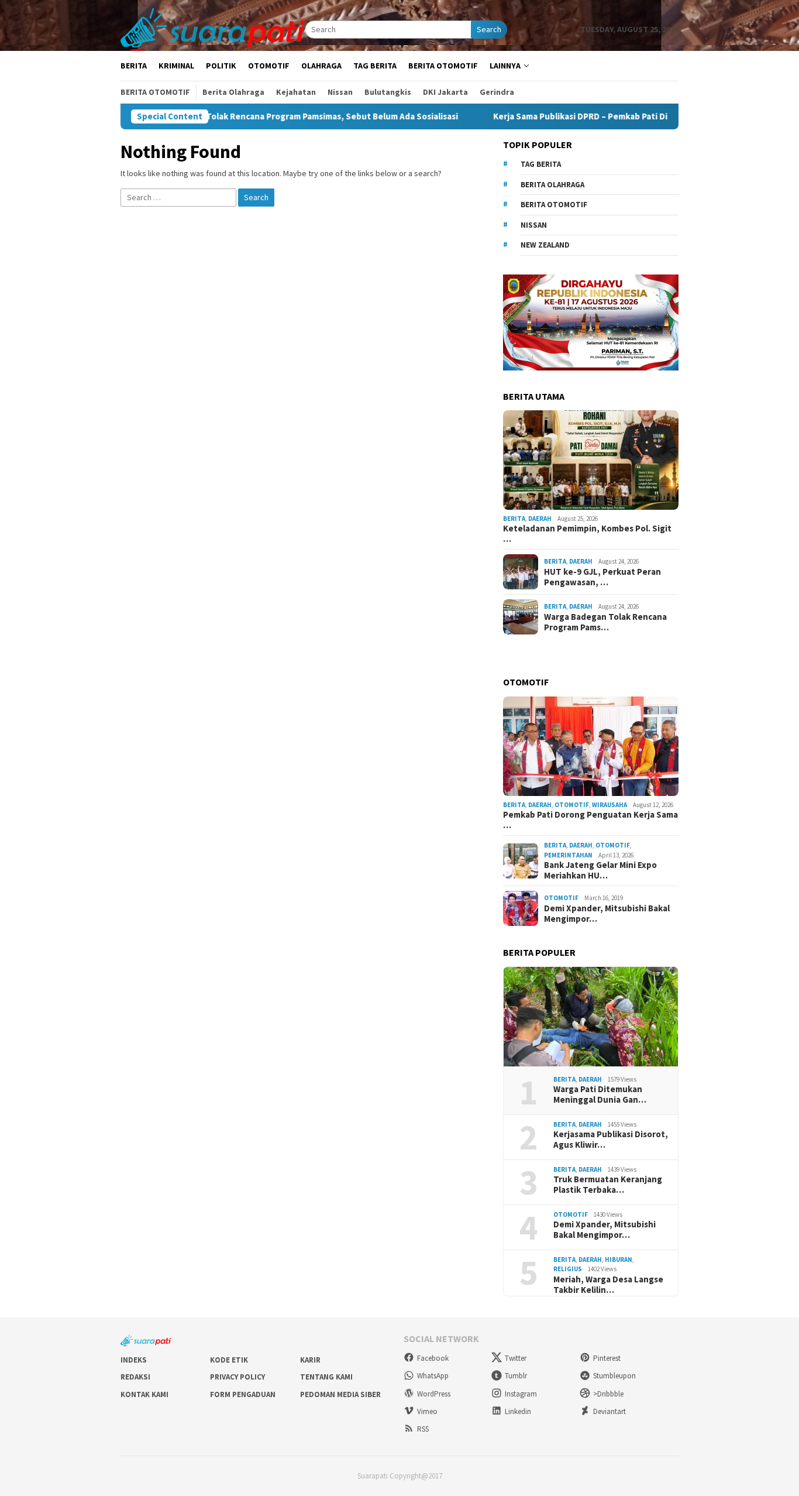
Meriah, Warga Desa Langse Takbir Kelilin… (608, 1284)
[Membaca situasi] (212, 28)
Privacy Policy (237, 1377)
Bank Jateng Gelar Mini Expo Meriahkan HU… (600, 870)
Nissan (534, 225)
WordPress (433, 1394)
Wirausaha (609, 805)
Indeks (133, 1360)
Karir (310, 1360)
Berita (514, 518)
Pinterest (607, 1358)
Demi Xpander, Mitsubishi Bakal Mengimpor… (607, 913)
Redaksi (135, 1377)
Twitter (515, 1358)
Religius (567, 1269)
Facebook (433, 1358)
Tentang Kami (326, 1377)
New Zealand (545, 245)
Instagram (521, 1394)
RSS (423, 1429)
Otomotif (572, 805)
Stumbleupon (614, 1376)
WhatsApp (433, 1376)
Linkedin (518, 1411)
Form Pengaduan (242, 1394)
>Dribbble (608, 1394)
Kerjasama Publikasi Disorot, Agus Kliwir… (610, 1139)
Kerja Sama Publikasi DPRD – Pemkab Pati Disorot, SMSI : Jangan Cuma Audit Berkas (616, 116)
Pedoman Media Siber (340, 1394)
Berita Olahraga (552, 185)
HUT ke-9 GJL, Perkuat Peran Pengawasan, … (602, 577)
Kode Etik (229, 1360)
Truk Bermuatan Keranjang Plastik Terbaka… (607, 1184)
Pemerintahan (568, 855)
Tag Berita (541, 164)
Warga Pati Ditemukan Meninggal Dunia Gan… (599, 1094)
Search (489, 29)
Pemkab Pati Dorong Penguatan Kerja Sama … (590, 820)
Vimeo (427, 1411)
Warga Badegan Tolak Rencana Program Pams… (605, 622)
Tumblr (516, 1376)
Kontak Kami (144, 1394)
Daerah (540, 518)
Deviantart (609, 1411)
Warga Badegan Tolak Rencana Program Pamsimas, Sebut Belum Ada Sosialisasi (256, 116)
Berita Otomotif (554, 205)
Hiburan (618, 1259)
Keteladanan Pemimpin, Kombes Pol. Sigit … (587, 533)
